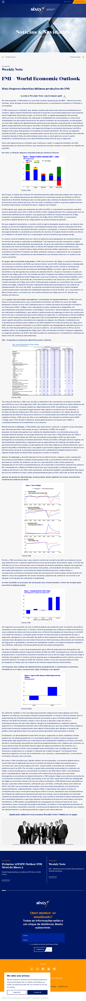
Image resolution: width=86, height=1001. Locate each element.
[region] (27, 984)
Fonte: (24, 709)
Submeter (40, 949)
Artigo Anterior (11, 57)
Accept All (37, 992)
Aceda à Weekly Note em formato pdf (41, 96)
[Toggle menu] (3, 2)
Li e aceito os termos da (44, 944)
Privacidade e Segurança (40, 998)
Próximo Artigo (75, 57)
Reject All (17, 992)
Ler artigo (6, 880)
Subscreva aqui (68, 814)
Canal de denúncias (55, 978)
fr (70, 2)
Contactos (63, 987)
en (67, 2)
